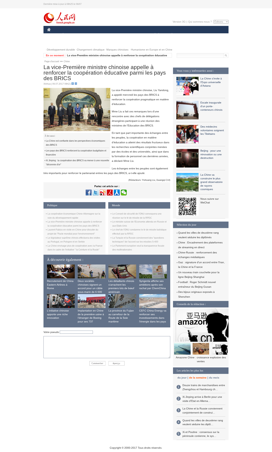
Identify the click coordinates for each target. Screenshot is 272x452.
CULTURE (136, 34)
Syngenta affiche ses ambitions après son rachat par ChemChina (152, 284)
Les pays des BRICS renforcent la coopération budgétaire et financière (76, 152)
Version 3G (179, 21)
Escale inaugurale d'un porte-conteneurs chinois (211, 106)
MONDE (87, 34)
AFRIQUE (103, 34)
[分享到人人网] (117, 192)
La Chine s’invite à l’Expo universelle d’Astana (211, 82)
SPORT (185, 34)
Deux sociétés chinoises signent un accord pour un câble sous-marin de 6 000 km (90, 288)
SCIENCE (119, 34)
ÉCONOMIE (70, 34)
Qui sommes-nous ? (200, 21)
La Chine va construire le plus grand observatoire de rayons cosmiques (211, 182)
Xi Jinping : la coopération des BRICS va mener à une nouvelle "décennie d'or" (77, 162)
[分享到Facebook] (89, 192)
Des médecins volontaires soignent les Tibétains (212, 130)
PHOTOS (55, 42)
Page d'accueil (51, 61)
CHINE (53, 34)
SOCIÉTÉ (153, 34)
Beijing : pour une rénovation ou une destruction (211, 154)
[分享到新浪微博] (103, 192)
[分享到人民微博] (110, 192)
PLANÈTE (170, 34)
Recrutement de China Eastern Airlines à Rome (60, 284)
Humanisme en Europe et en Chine (151, 49)
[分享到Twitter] (96, 192)
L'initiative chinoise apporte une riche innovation (58, 314)
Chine (67, 61)
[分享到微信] (124, 192)
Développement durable (61, 49)
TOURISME (201, 34)
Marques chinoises (117, 49)
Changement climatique (91, 49)
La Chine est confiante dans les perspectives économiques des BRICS (75, 143)
